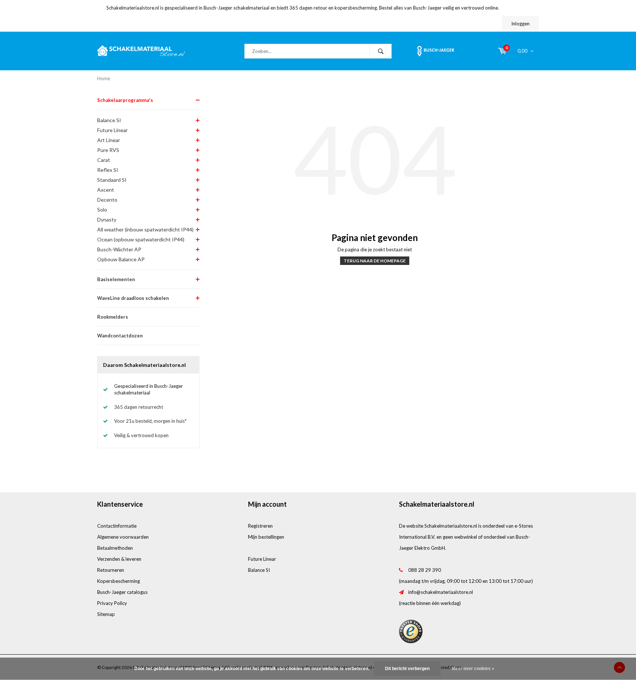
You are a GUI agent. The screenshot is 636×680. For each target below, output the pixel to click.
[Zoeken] (381, 51)
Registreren (260, 526)
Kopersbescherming (118, 581)
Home (103, 78)
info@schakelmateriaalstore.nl (440, 592)
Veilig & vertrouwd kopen (141, 435)
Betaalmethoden (115, 548)
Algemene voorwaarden (123, 537)
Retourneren (110, 570)
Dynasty (106, 219)
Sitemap (106, 614)
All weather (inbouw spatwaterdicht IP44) (145, 229)
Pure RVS (108, 150)
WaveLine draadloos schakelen (133, 298)
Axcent (105, 190)
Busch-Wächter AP (119, 249)
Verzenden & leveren (119, 559)
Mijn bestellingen (266, 537)
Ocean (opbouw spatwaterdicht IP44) (140, 239)
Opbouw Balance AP (121, 259)
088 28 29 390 (424, 570)
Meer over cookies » (473, 668)
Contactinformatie (117, 526)
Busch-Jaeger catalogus (122, 592)
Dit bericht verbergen (407, 668)
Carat (103, 160)
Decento (107, 199)
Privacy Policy (112, 603)
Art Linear (108, 140)
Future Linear (112, 130)
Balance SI (109, 120)
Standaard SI (112, 180)
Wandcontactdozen (120, 336)
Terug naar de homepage (375, 260)
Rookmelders (112, 317)
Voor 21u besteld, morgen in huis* (150, 421)
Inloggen (520, 23)
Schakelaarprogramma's (125, 100)
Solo (102, 209)
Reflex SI (107, 170)
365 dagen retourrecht (138, 407)
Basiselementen (116, 279)
